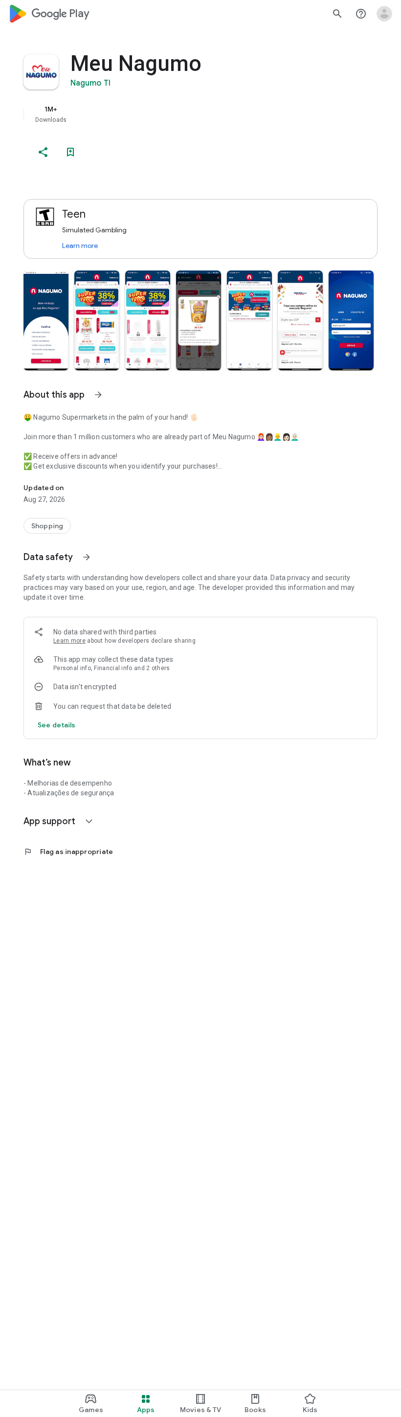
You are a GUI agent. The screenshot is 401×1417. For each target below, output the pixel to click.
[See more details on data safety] (57, 725)
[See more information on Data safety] (86, 557)
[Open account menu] (384, 13)
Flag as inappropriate (68, 851)
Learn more (80, 245)
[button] (45, 320)
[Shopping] (47, 525)
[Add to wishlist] (70, 152)
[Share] (43, 152)
